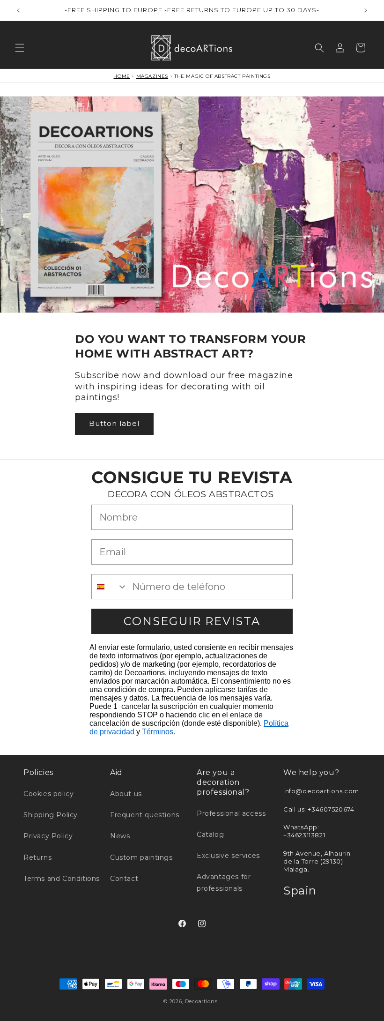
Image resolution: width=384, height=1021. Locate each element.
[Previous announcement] (18, 10)
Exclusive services (228, 855)
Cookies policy (48, 794)
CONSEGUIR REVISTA (192, 621)
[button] (19, 47)
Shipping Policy (50, 815)
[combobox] (109, 586)
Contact (124, 878)
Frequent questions (144, 815)
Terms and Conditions (61, 878)
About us (126, 794)
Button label (114, 423)
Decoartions (201, 1001)
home (121, 76)
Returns (37, 857)
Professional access (231, 813)
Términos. (158, 732)
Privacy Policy (48, 836)
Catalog (210, 834)
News (120, 836)
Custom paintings (141, 857)
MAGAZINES (152, 76)
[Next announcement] (365, 10)
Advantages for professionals (224, 882)
